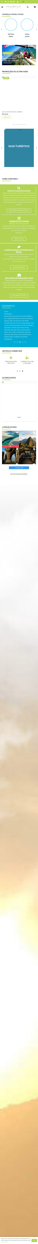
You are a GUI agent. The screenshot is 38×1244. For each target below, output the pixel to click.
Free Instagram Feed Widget (19, 474)
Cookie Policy (4, 1242)
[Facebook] (5, 1)
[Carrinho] (35, 7)
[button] (18, 1)
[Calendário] (11, 28)
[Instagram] (8, 1)
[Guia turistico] (19, 148)
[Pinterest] (13, 1)
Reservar (6, 117)
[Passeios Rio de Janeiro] (19, 57)
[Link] (1, 2)
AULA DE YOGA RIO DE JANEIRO (12, 112)
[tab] (14, 342)
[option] (11, 28)
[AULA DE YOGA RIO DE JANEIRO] (19, 93)
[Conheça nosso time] (27, 28)
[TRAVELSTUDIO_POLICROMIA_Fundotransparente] (13, 7)
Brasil (19, 417)
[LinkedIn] (11, 1)
